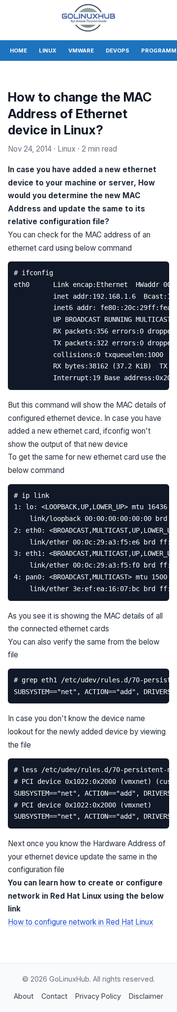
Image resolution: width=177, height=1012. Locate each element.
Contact (54, 996)
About (23, 996)
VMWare (81, 50)
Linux (48, 50)
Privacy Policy (98, 996)
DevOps (117, 50)
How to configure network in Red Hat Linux (80, 922)
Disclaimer (146, 996)
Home (18, 50)
